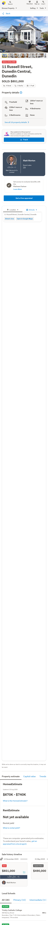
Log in (43, 4)
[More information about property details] (21, 92)
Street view (9, 219)
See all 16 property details (16, 122)
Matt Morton (11, 883)
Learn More (17, 189)
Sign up (37, 4)
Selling (33, 8)
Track (25, 139)
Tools (42, 8)
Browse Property (8, 8)
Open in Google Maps (25, 219)
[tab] (12, 209)
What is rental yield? (11, 828)
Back (8, 13)
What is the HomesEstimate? (15, 800)
